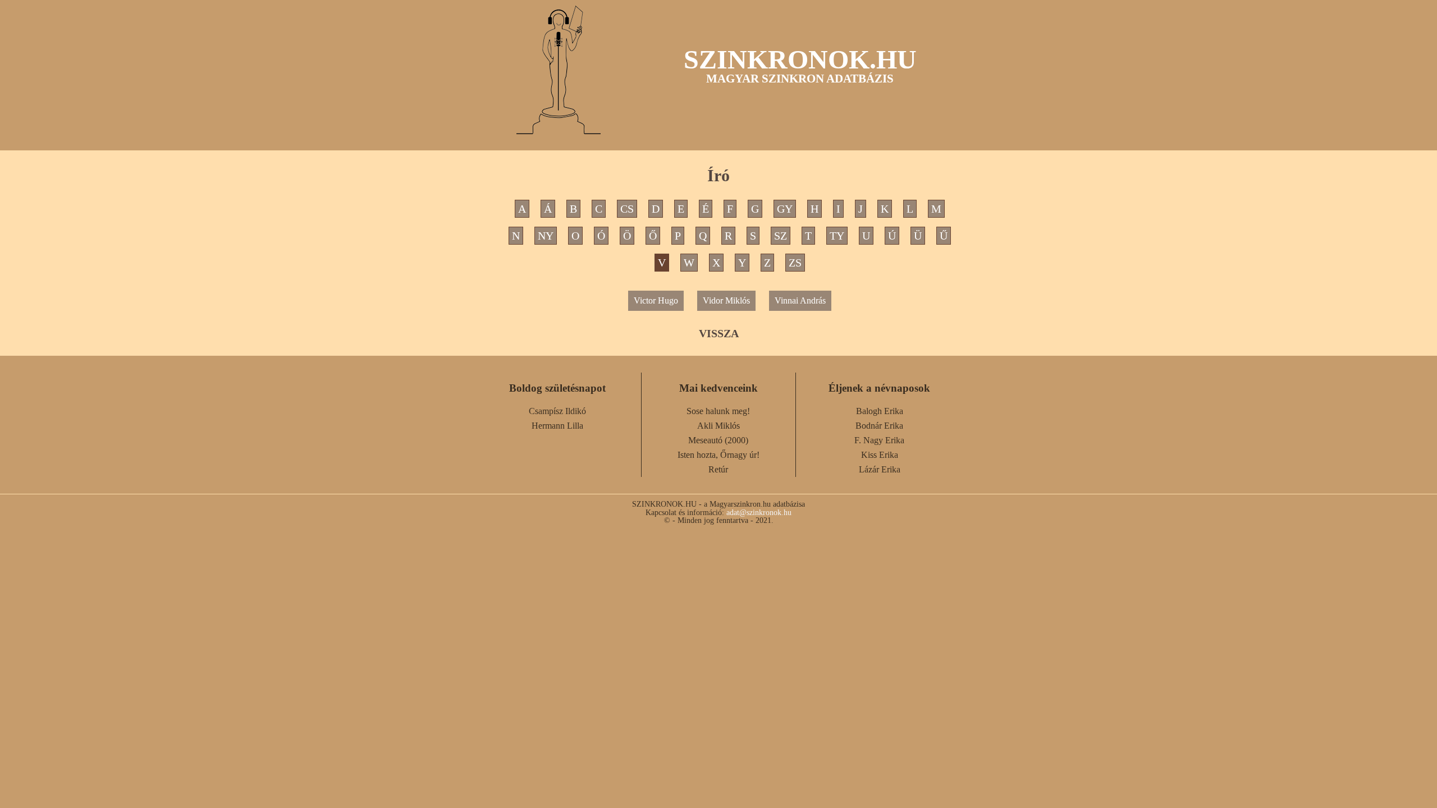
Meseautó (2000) (718, 440)
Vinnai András (800, 300)
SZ (780, 235)
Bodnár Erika (879, 425)
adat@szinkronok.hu (758, 512)
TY (837, 235)
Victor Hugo (656, 300)
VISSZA (719, 333)
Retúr (718, 469)
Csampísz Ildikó (557, 411)
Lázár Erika (879, 469)
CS (627, 209)
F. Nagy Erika (879, 440)
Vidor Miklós (726, 300)
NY (545, 235)
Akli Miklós (718, 425)
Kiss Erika (879, 455)
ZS (795, 262)
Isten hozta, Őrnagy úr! (718, 455)
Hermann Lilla (557, 425)
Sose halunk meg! (718, 411)
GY (785, 209)
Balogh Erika (879, 411)
